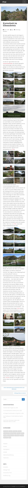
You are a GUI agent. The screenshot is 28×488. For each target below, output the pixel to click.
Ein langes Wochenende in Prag (10, 413)
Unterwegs (17, 29)
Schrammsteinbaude (7, 63)
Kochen (18, 433)
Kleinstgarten (13, 433)
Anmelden (5, 467)
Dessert (10, 431)
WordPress (22, 486)
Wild (10, 437)
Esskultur (15, 431)
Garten (19, 431)
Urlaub (22, 435)
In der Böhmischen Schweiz (9, 410)
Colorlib (13, 486)
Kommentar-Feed (7, 472)
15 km (13, 149)
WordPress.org (6, 475)
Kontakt (5, 452)
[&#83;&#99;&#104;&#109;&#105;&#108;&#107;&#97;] (14, 260)
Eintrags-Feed (6, 470)
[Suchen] (23, 399)
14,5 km (7, 377)
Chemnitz (6, 431)
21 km (18, 308)
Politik (5, 435)
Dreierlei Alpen (6, 407)
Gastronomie (6, 433)
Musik (22, 433)
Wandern (5, 31)
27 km (14, 224)
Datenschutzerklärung (8, 455)
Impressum (6, 457)
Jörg (12, 29)
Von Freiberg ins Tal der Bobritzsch (11, 416)
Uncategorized (11, 435)
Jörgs (4, 2)
